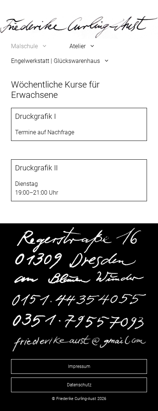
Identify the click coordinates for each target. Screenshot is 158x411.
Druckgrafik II (36, 167)
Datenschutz (79, 384)
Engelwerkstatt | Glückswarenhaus (55, 60)
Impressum (79, 366)
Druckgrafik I (35, 116)
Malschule (24, 46)
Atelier (77, 46)
